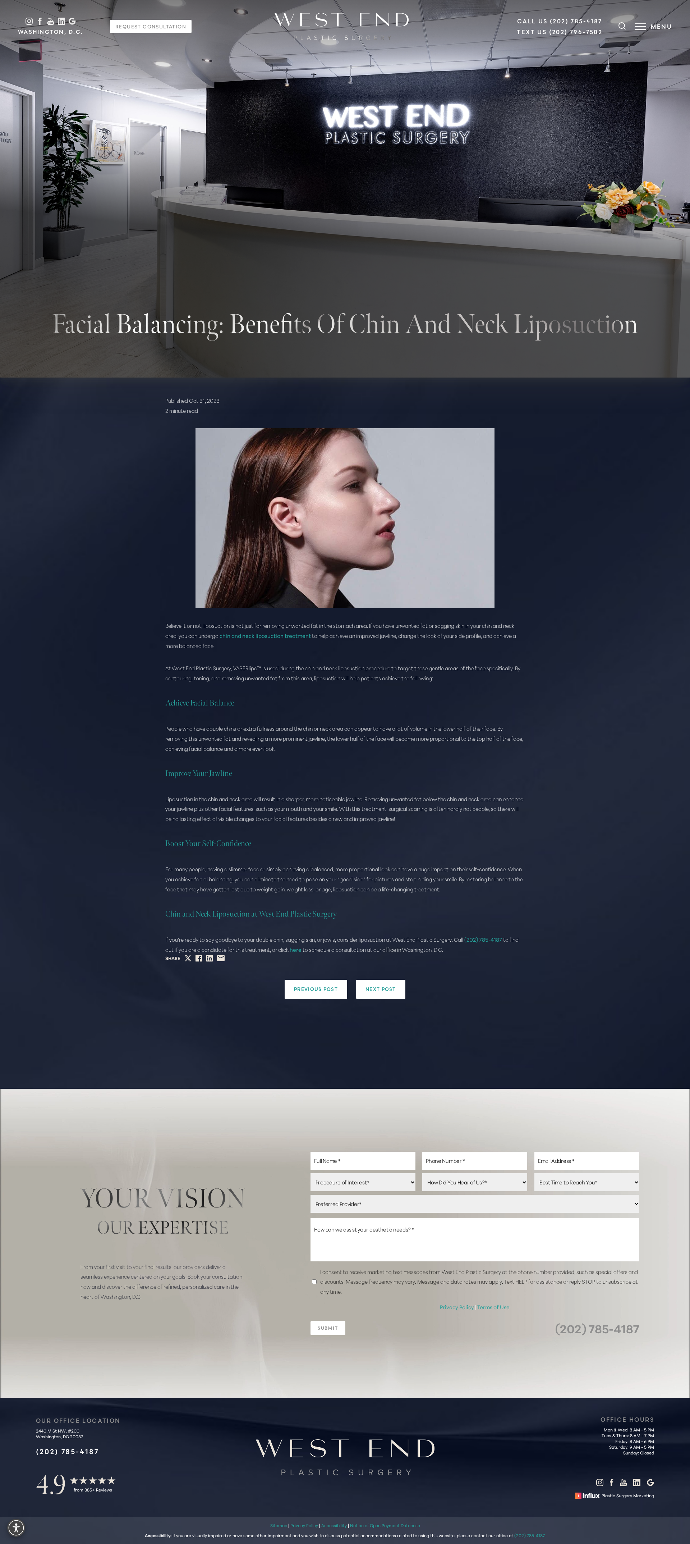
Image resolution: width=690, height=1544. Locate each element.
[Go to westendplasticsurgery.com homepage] (342, 26)
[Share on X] (188, 958)
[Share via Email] (221, 958)
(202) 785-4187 (483, 939)
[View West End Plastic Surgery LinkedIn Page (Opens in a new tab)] (61, 21)
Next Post (380, 989)
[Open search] (622, 27)
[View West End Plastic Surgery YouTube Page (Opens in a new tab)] (50, 21)
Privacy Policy (457, 1307)
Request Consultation (150, 26)
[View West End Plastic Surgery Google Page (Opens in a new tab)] (72, 21)
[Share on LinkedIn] (209, 958)
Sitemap (278, 1525)
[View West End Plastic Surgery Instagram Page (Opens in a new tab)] (29, 21)
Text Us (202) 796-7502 (559, 32)
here (296, 949)
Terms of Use (493, 1307)
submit (328, 1328)
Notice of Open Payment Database (385, 1525)
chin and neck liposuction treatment (265, 635)
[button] (640, 26)
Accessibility (334, 1525)
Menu (661, 26)
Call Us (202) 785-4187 (559, 21)
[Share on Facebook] (199, 958)
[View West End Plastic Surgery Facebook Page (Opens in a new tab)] (39, 21)
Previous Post (316, 989)
